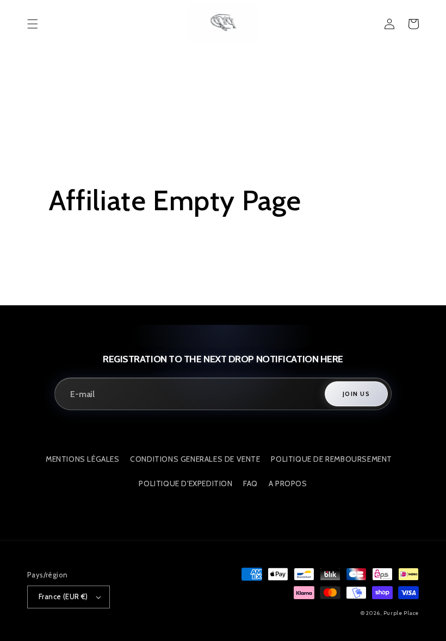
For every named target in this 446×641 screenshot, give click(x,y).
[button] (33, 24)
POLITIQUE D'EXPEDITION (185, 483)
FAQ (250, 483)
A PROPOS (288, 483)
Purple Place (401, 613)
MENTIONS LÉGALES (83, 459)
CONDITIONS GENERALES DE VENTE (195, 459)
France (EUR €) (63, 596)
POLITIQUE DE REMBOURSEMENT (331, 459)
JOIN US (356, 394)
